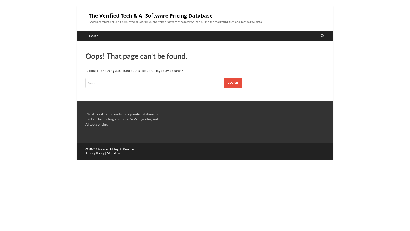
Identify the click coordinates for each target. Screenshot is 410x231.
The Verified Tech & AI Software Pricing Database (151, 15)
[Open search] (322, 36)
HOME (93, 36)
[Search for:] (163, 83)
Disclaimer (114, 153)
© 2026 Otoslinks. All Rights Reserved (110, 149)
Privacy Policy (94, 153)
